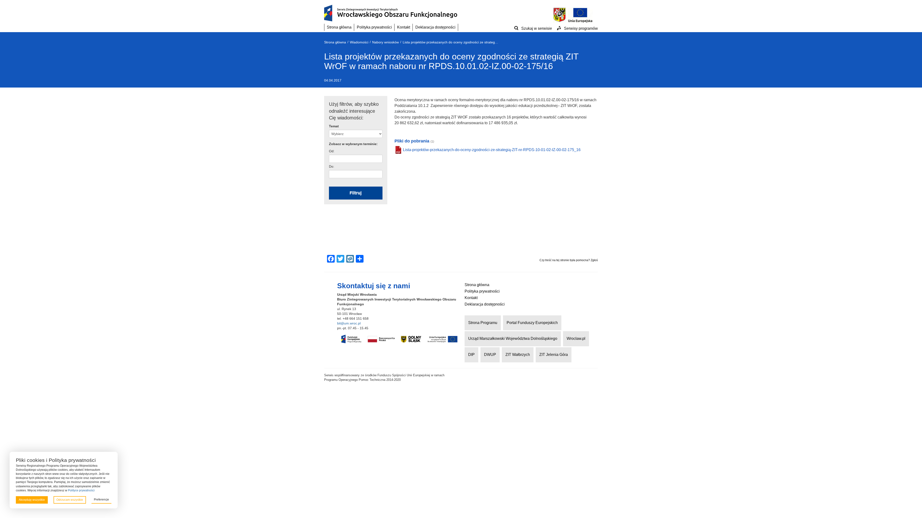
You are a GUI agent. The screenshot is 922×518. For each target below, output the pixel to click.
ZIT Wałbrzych (517, 355)
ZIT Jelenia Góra (553, 355)
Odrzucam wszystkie (69, 499)
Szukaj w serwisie (536, 28)
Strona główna (339, 27)
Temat (334, 126)
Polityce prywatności (81, 490)
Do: (331, 166)
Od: (331, 151)
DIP (471, 355)
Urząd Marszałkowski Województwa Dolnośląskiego (512, 338)
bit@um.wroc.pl (349, 323)
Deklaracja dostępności (435, 27)
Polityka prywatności (374, 27)
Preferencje (101, 499)
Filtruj (356, 192)
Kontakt (403, 27)
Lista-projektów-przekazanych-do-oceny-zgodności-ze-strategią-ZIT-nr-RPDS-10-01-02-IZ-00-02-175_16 (492, 150)
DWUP (490, 355)
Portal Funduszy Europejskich (532, 323)
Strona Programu (482, 323)
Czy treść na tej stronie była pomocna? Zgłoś (569, 260)
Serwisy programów (581, 28)
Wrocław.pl (576, 338)
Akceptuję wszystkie (32, 499)
